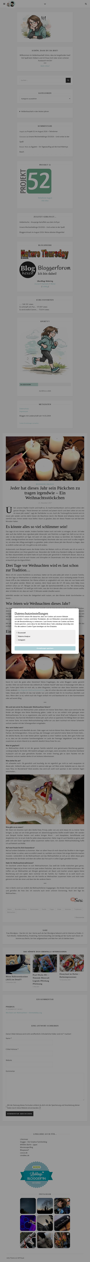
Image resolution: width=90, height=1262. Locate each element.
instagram (21, 640)
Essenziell (21, 633)
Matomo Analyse (24, 636)
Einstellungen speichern (45, 648)
